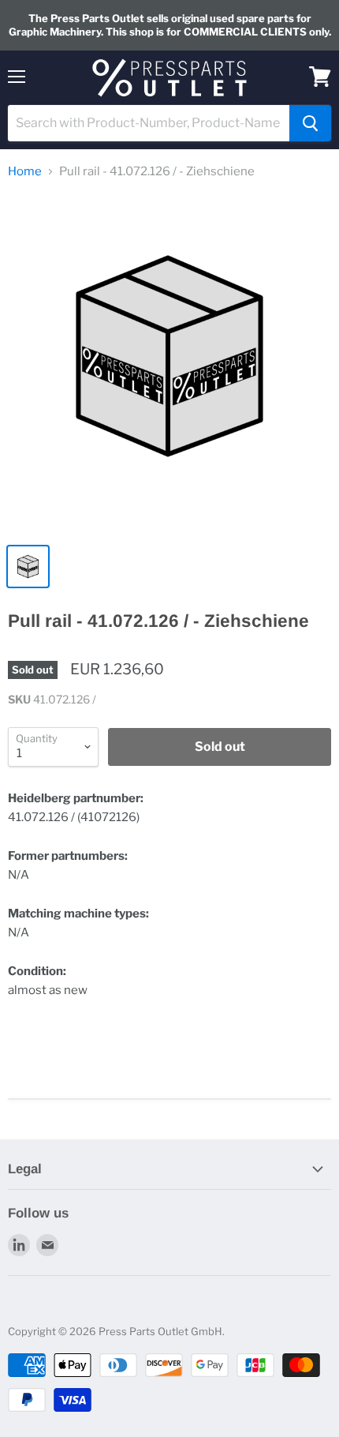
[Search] (310, 123)
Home (25, 171)
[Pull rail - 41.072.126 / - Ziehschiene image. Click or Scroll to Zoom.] (169, 364)
